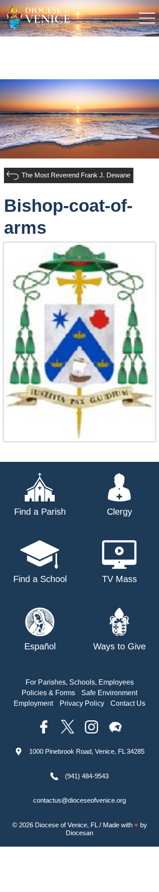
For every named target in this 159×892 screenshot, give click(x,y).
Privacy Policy (82, 703)
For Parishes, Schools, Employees (80, 682)
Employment (33, 703)
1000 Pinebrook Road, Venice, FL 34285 (86, 751)
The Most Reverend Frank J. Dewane (76, 175)
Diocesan (79, 833)
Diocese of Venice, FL (66, 825)
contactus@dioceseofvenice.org (79, 800)
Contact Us (127, 703)
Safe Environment (109, 693)
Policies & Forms (48, 693)
